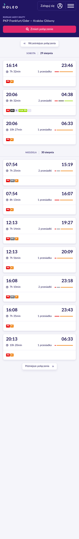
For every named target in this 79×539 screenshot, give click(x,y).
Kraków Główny (43, 20)
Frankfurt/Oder (19, 20)
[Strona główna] (10, 5)
